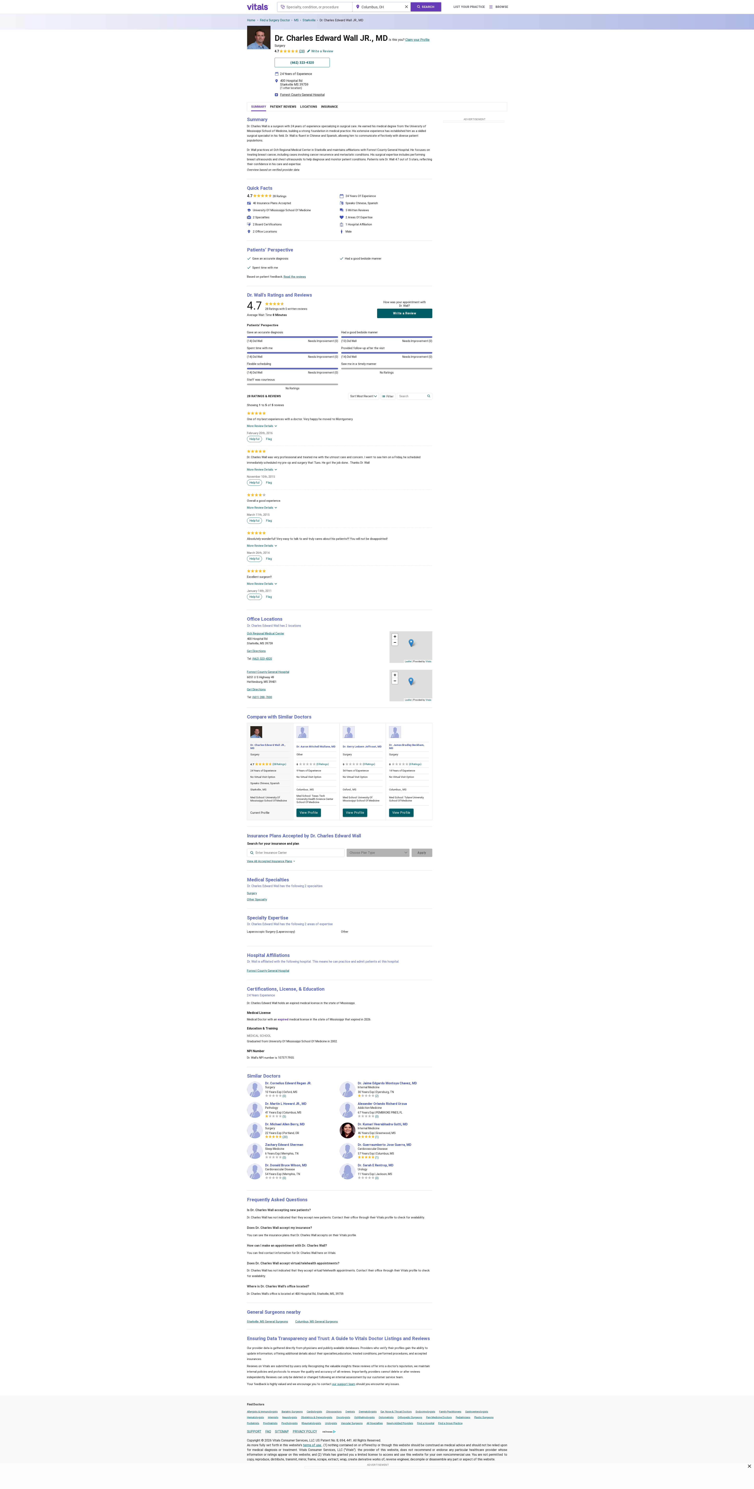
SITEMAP (282, 1431)
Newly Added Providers (400, 1423)
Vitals (428, 661)
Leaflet (408, 661)
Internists (273, 1417)
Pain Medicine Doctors (439, 1417)
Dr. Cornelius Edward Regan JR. (288, 1083)
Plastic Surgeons (484, 1417)
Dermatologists (368, 1411)
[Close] (750, 1466)
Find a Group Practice (450, 1423)
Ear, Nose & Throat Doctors (396, 1411)
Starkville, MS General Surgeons (267, 1321)
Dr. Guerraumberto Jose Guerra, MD (384, 1145)
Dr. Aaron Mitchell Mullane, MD (316, 746)
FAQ (268, 1431)
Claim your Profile (417, 40)
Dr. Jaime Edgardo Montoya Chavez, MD (387, 1083)
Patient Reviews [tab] (283, 106)
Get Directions (256, 651)
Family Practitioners (450, 1411)
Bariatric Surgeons (292, 1411)
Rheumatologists (311, 1423)
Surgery (252, 893)
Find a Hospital (425, 1423)
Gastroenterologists (476, 1411)
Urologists (331, 1423)
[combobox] (314, 7)
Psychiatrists (270, 1423)
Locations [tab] (308, 106)
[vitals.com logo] (258, 7)
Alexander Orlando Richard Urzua (382, 1104)
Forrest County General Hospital (302, 95)
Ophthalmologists (364, 1417)
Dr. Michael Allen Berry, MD (285, 1124)
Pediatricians (463, 1417)
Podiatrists (253, 1423)
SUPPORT (254, 1431)
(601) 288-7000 (262, 697)
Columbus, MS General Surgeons (316, 1321)
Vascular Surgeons (352, 1423)
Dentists (350, 1411)
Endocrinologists (425, 1411)
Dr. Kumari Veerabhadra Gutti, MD (383, 1124)
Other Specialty (257, 899)
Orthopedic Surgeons (410, 1417)
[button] (411, 643)
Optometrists (386, 1417)
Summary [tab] (258, 106)
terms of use (312, 1445)
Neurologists (289, 1417)
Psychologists (289, 1423)
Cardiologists (314, 1411)
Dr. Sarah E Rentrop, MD (375, 1165)
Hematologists (255, 1417)
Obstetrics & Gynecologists (316, 1417)
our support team (343, 1384)
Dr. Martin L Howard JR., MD (286, 1104)
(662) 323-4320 (262, 658)
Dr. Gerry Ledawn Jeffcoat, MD (362, 746)
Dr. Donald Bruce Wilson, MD (286, 1165)
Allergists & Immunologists (262, 1411)
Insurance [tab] (329, 106)
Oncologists (343, 1417)
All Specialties (375, 1423)
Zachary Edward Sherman (284, 1145)
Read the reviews (295, 276)
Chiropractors (334, 1411)
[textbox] (314, 7)
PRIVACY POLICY (305, 1431)
